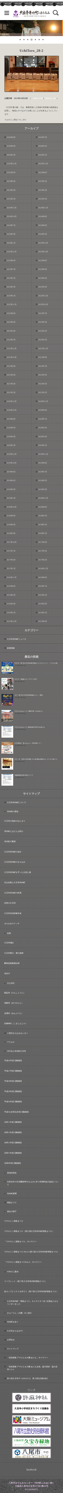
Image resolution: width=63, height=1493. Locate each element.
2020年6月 (11, 428)
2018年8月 (11, 516)
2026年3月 (11, 155)
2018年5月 (42, 524)
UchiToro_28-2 (50, 98)
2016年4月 (11, 604)
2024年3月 (42, 234)
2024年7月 (11, 225)
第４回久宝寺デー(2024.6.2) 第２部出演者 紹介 (27, 1378)
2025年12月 (12, 164)
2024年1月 (11, 243)
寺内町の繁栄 (10, 841)
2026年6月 (11, 146)
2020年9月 (42, 410)
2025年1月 (42, 199)
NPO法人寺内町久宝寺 (16, 1051)
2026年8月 (11, 137)
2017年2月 (42, 560)
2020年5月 (42, 428)
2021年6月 (11, 375)
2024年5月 (11, 234)
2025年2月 (11, 199)
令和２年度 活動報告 (13, 1122)
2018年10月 (12, 507)
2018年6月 (11, 524)
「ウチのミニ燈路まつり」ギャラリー (20, 1241)
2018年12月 (43, 498)
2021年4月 (11, 384)
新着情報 (11, 648)
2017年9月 (42, 542)
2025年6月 (11, 181)
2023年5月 (11, 278)
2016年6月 (11, 595)
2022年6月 (11, 322)
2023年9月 (11, 260)
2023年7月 (11, 269)
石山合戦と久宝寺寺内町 (14, 882)
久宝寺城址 (9, 943)
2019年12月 (12, 454)
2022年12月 (43, 296)
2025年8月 (42, 172)
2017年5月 (42, 551)
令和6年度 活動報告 (12, 1163)
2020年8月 (11, 419)
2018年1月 (42, 533)
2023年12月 (43, 243)
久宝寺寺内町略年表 (12, 913)
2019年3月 (42, 489)
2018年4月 (11, 533)
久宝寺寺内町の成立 (12, 852)
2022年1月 (42, 340)
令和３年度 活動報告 (13, 1132)
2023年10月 (43, 252)
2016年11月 (12, 577)
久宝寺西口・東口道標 (13, 953)
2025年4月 (11, 190)
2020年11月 (43, 401)
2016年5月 (42, 595)
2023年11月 (12, 252)
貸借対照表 (12, 1173)
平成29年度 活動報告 (13, 1091)
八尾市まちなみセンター (17, 1033)
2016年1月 (42, 612)
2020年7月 (42, 419)
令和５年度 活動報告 (13, 1153)
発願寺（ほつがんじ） (13, 1003)
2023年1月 (11, 296)
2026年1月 (42, 155)
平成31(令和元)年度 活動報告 (16, 1112)
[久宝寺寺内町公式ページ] (31, 13)
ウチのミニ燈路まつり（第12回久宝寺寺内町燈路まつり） (29, 1231)
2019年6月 (11, 480)
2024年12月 (12, 208)
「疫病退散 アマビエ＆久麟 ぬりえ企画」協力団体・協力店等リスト (32, 1368)
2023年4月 (42, 278)
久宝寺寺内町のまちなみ (14, 862)
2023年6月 (42, 269)
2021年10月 (12, 357)
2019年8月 (11, 472)
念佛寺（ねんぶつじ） (13, 1013)
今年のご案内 (12, 1272)
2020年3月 (42, 436)
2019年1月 (11, 498)
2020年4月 (11, 436)
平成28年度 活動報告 (13, 1081)
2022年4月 (11, 331)
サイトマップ (12, 1349)
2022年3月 (42, 331)
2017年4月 (11, 560)
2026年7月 (42, 137)
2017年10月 (12, 542)
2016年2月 (11, 612)
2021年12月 (12, 348)
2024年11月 (43, 208)
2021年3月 (42, 384)
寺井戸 (7, 973)
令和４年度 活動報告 (13, 1143)
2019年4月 (11, 489)
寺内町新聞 (12, 1193)
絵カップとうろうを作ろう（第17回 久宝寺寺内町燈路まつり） (31, 1291)
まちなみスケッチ (11, 923)
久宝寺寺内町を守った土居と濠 (17, 872)
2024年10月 (12, 216)
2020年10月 (12, 410)
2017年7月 (11, 551)
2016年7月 (42, 586)
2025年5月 (42, 181)
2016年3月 (42, 604)
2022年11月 (12, 304)
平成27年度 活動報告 (13, 1071)
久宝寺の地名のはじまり (14, 821)
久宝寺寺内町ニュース (16, 639)
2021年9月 (42, 357)
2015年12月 (12, 621)
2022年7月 (42, 313)
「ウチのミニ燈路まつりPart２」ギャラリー (23, 1262)
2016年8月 (11, 586)
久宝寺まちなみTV (15, 1331)
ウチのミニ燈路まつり (13, 1221)
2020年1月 (42, 445)
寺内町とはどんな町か (13, 831)
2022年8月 (11, 313)
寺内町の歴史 (12, 811)
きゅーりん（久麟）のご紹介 (19, 1313)
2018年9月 (42, 507)
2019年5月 (42, 480)
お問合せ (11, 1340)
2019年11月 (43, 454)
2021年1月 (42, 392)
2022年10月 (43, 304)
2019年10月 (12, 463)
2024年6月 (42, 225)
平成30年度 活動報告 (13, 1101)
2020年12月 (12, 401)
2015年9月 (42, 621)
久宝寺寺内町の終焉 (12, 893)
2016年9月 (42, 577)
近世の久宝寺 (10, 903)
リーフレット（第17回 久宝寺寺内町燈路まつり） (25, 1281)
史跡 (9, 933)
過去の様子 (12, 1211)
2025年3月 (42, 190)
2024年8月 (42, 216)
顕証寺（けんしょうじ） (14, 993)
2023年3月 (11, 287)
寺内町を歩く (12, 1322)
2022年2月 (11, 340)
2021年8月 (11, 366)
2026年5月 (42, 146)
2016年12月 (43, 568)
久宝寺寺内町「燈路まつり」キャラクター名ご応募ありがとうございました (32, 1302)
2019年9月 (42, 463)
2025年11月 (43, 164)
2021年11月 (43, 348)
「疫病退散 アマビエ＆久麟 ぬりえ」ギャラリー (27, 1358)
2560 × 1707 (38, 98)
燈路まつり (12, 1202)
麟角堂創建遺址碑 (11, 963)
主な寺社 (11, 983)
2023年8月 (42, 260)
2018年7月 (42, 516)
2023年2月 (42, 287)
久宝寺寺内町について (16, 802)
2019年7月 (42, 472)
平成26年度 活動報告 (13, 1060)
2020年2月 (11, 445)
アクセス (11, 1042)
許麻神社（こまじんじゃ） (15, 1023)
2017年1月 (11, 568)
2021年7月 (42, 366)
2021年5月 (42, 375)
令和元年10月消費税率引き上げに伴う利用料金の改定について (33, 1183)
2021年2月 (11, 392)
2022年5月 (42, 322)
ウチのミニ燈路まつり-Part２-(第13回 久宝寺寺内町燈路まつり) (31, 1252)
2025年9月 (11, 172)
